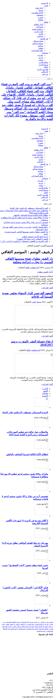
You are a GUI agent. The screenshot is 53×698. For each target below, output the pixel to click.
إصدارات (39, 27)
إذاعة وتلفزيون (37, 13)
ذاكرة (41, 34)
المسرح (13, 626)
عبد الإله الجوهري (39, 624)
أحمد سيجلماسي (41, 631)
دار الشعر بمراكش (21, 624)
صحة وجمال (38, 41)
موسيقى (39, 15)
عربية (41, 58)
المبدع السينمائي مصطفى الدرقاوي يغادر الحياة (29, 208)
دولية (41, 60)
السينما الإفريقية (12, 629)
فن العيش (44, 39)
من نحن (45, 74)
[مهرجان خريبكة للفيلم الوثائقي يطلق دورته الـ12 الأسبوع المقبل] (41, 537)
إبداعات (40, 36)
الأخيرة (45, 389)
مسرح (40, 17)
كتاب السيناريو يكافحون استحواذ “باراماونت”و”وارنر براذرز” (24, 241)
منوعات (45, 53)
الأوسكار (5, 629)
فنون (46, 5)
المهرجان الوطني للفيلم (41, 626)
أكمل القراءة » (47, 288)
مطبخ (41, 48)
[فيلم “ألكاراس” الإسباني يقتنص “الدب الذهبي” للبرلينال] (41, 581)
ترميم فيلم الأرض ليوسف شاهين (35, 236)
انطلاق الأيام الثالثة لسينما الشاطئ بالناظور (30, 215)
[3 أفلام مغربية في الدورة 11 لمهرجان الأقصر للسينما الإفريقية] (41, 514)
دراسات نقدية (37, 29)
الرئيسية (44, 3)
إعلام (46, 67)
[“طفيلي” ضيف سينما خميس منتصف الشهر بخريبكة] (41, 604)
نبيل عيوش (37, 622)
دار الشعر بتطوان (10, 624)
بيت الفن (50, 626)
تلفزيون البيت (42, 69)
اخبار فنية (39, 8)
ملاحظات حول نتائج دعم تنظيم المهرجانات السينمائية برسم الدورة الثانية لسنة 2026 (27, 433)
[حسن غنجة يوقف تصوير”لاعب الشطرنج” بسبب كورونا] (41, 559)
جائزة (3, 624)
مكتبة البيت (43, 62)
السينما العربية (21, 629)
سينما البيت (43, 65)
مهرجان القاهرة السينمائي (13, 622)
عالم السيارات (37, 50)
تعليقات (45, 393)
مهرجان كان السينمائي (27, 622)
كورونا (46, 624)
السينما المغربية (29, 629)
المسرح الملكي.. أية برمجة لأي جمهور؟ (32, 239)
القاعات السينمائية (43, 629)
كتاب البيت (38, 31)
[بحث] (52, 79)
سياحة (40, 46)
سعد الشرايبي (30, 624)
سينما (41, 10)
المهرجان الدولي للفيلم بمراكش (25, 626)
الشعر (36, 629)
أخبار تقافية (38, 24)
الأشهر (45, 391)
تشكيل (40, 20)
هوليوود (51, 622)
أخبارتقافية (35, 267)
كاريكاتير (44, 72)
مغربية (40, 55)
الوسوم (45, 396)
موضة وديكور (37, 43)
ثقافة (46, 22)
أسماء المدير (49, 631)
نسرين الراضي (44, 622)
